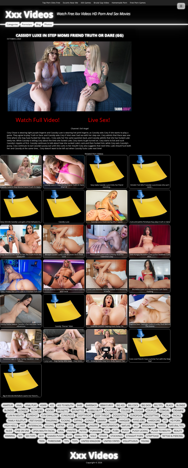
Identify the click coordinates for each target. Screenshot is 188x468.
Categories (12, 24)
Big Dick (146, 405)
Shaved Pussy (55, 435)
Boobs (50, 410)
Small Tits (81, 435)
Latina (60, 425)
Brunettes (78, 410)
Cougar (138, 410)
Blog (38, 24)
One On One (22, 430)
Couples (151, 410)
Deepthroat (85, 415)
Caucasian (111, 410)
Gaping (78, 420)
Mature (126, 425)
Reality (178, 430)
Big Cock (133, 405)
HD (165, 420)
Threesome (54, 441)
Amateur (8, 405)
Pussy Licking (140, 430)
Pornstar (95, 430)
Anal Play (31, 405)
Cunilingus (67, 415)
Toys (75, 441)
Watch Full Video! (38, 120)
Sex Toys (30, 435)
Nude (9, 430)
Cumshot (32, 415)
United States (111, 441)
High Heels (10, 425)
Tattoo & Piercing (172, 435)
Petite (83, 430)
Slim (69, 435)
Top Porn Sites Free (51, 2)
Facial (165, 415)
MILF (136, 425)
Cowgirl (165, 410)
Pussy (125, 430)
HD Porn (175, 420)
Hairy (113, 420)
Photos (48, 24)
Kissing (49, 425)
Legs (70, 425)
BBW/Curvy (106, 405)
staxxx (103, 435)
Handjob (124, 420)
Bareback (91, 405)
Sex (20, 435)
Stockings (116, 435)
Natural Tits (176, 425)
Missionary (148, 425)
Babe (79, 405)
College (125, 410)
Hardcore (154, 420)
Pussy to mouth (161, 430)
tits (66, 441)
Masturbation (110, 425)
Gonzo (90, 420)
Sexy (41, 435)
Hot (23, 425)
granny (101, 420)
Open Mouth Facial (44, 430)
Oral (61, 430)
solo (93, 435)
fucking (65, 420)
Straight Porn (134, 435)
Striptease (153, 435)
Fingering (51, 420)
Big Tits (158, 405)
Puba (115, 430)
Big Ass (121, 405)
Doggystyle (120, 415)
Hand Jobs (139, 420)
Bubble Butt (95, 410)
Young (145, 441)
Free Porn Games (138, 2)
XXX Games (86, 2)
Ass (52, 405)
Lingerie (93, 425)
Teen (41, 441)
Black (169, 405)
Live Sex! (99, 120)
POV (107, 430)
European (136, 415)
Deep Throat (102, 415)
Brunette (62, 410)
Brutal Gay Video (101, 2)
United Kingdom (90, 441)
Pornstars (27, 24)
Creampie (178, 410)
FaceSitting (152, 415)
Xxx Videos (29, 14)
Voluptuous (130, 441)
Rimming (10, 435)
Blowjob (23, 410)
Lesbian (81, 425)
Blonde (180, 405)
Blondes (9, 410)
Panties (71, 430)
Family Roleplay (17, 420)
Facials (177, 415)
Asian (43, 405)
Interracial (35, 425)
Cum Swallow (49, 415)
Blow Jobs (37, 410)
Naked (162, 425)
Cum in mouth (15, 415)
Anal (19, 405)
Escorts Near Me (70, 2)
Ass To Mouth (65, 405)
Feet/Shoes (36, 420)
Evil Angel (84, 128)
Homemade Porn (119, 2)
